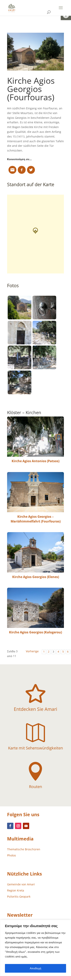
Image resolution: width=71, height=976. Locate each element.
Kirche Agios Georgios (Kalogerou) (35, 632)
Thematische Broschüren (23, 849)
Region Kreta (15, 890)
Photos (11, 855)
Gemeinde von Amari (21, 884)
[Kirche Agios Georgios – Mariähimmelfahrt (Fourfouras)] (35, 492)
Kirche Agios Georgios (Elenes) (35, 577)
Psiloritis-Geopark (18, 896)
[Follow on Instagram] (18, 826)
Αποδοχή (35, 968)
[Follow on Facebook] (10, 826)
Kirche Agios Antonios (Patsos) (35, 461)
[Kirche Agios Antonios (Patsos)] (35, 436)
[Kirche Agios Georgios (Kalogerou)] (35, 608)
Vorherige (32, 651)
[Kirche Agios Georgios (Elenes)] (35, 552)
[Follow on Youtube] (26, 826)
